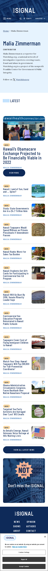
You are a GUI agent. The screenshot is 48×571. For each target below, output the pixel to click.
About (16, 530)
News (17, 521)
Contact (31, 530)
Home (6, 31)
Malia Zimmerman (12, 168)
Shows (17, 526)
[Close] (45, 536)
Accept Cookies (24, 566)
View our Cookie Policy (19, 547)
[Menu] (7, 18)
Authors (31, 526)
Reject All (24, 559)
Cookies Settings (24, 552)
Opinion (31, 521)
